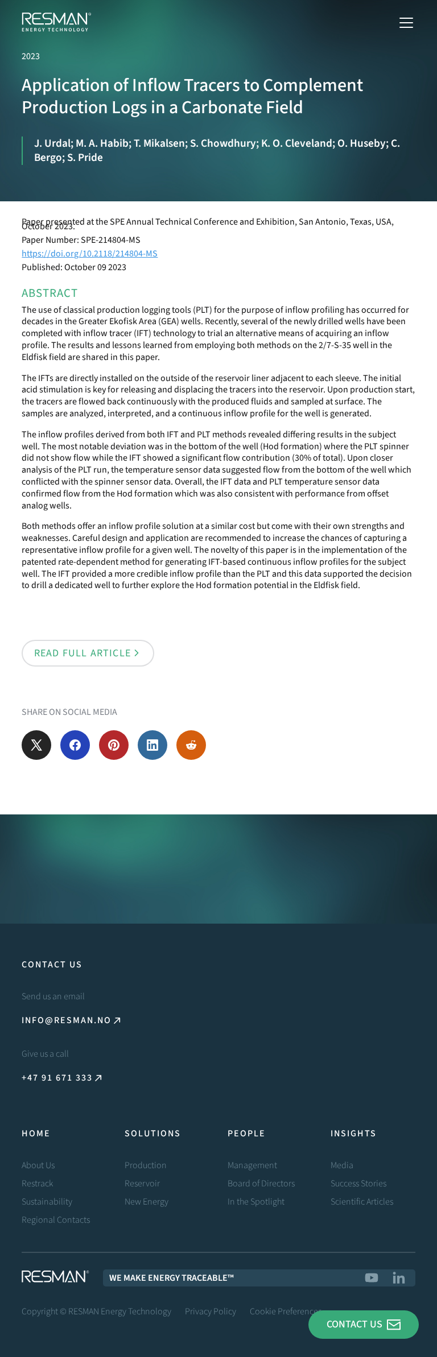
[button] (404, 22)
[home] (56, 23)
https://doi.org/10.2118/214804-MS (90, 253)
